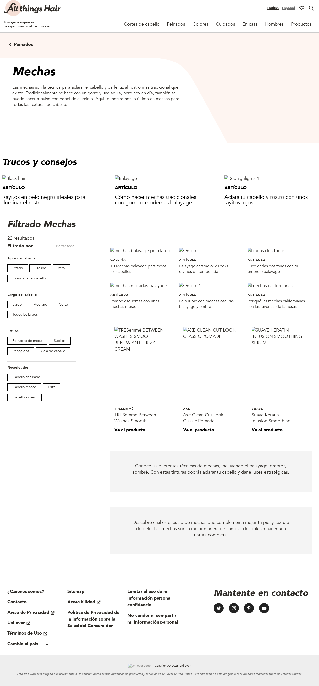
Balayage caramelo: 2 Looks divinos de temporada (203, 268)
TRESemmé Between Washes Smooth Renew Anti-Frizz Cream (135, 418)
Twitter (219, 608)
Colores (200, 24)
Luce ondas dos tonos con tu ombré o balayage (273, 268)
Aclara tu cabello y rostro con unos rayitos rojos (266, 199)
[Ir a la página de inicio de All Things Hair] (32, 8)
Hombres (274, 24)
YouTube (264, 608)
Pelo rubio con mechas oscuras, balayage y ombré (207, 303)
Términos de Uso (24, 633)
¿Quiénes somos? (25, 591)
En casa (250, 24)
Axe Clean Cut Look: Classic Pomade (204, 418)
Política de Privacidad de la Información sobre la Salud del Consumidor (93, 619)
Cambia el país (23, 644)
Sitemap (75, 591)
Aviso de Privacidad (28, 612)
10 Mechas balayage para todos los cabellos (138, 268)
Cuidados (225, 24)
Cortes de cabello (142, 24)
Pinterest (249, 608)
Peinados (176, 24)
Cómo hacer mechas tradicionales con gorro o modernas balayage (155, 199)
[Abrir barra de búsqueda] (311, 8)
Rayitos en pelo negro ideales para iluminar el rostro (43, 199)
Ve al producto (129, 430)
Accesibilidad (81, 602)
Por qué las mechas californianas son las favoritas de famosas (276, 303)
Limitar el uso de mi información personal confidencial (149, 598)
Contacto (17, 602)
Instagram (234, 608)
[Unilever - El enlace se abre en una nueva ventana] (139, 665)
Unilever (16, 623)
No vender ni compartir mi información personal (152, 618)
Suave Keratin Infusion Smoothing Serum (271, 418)
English (273, 8)
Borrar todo (65, 246)
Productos (301, 24)
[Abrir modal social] (301, 8)
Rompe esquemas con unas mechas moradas (134, 303)
